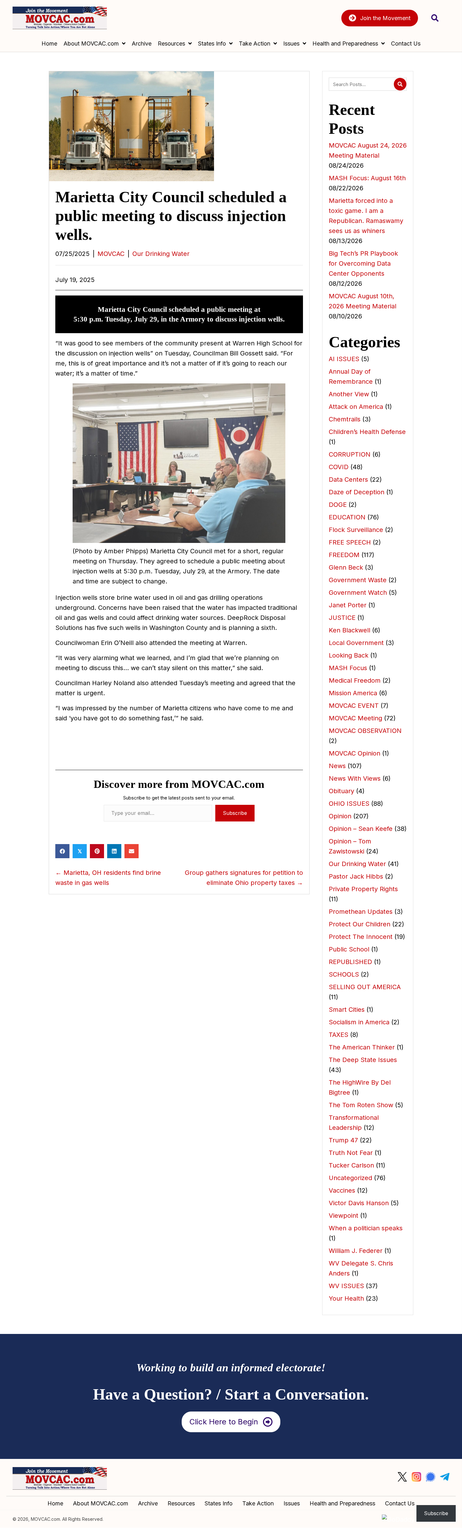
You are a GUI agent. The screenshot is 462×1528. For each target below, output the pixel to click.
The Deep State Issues (363, 1060)
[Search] (400, 84)
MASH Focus (348, 668)
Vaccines (342, 1190)
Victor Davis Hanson (359, 1203)
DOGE (338, 504)
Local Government (356, 643)
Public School (349, 949)
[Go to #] (402, 1477)
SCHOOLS (344, 974)
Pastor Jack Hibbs (356, 876)
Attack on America (356, 406)
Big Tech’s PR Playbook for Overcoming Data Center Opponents (363, 263)
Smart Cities (347, 1009)
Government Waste (358, 580)
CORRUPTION (350, 454)
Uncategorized (350, 1178)
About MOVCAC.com (100, 1503)
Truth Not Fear (351, 1153)
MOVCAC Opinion (354, 753)
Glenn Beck (346, 567)
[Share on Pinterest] (97, 851)
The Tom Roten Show (361, 1105)
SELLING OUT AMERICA (365, 987)
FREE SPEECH (350, 542)
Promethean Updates (361, 911)
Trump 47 (343, 1140)
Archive (148, 1503)
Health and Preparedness (342, 1503)
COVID (339, 467)
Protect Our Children (359, 924)
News (337, 766)
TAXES (338, 1034)
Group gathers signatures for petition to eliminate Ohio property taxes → (244, 877)
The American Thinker (362, 1047)
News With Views (355, 778)
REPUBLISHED (350, 962)
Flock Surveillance (356, 530)
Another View (349, 394)
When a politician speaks (366, 1228)
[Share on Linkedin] (114, 851)
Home (55, 1503)
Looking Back (348, 655)
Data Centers (348, 479)
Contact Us (400, 1503)
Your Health (346, 1298)
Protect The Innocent (361, 936)
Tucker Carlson (351, 1165)
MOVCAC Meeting (355, 718)
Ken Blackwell (349, 630)
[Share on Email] (131, 851)
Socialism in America (359, 1022)
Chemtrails (344, 419)
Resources (181, 1503)
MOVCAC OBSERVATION (365, 730)
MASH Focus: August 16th (367, 178)
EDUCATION (347, 517)
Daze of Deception (356, 492)
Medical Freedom (355, 680)
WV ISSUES (346, 1286)
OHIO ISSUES (349, 803)
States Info (219, 1503)
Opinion (340, 816)
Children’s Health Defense (367, 432)
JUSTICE (342, 617)
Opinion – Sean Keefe (361, 828)
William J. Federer (355, 1250)
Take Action (258, 1503)
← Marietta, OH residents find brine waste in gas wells (108, 877)
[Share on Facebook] (62, 851)
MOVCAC (110, 253)
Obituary (341, 791)
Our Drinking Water (161, 253)
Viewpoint (343, 1215)
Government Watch (358, 592)
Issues (291, 1503)
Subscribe (235, 813)
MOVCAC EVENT (354, 705)
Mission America (353, 693)
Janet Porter (347, 605)
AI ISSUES (344, 359)
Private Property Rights (363, 889)
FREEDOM (344, 555)
